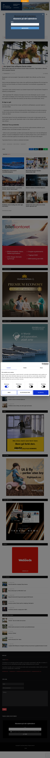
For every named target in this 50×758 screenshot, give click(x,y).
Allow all (41, 392)
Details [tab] (25, 367)
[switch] (19, 387)
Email (12, 21)
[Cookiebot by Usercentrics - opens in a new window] (43, 364)
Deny (9, 392)
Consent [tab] (9, 367)
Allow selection (25, 392)
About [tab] (41, 367)
